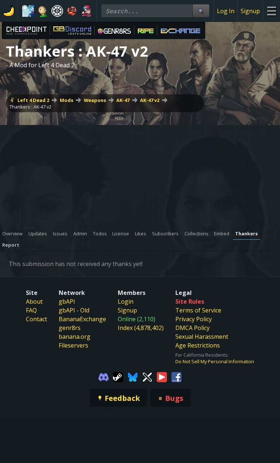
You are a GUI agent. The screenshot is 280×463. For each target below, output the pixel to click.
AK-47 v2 (149, 100)
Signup (250, 11)
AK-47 (122, 100)
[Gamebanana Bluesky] (133, 376)
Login (125, 301)
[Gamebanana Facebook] (176, 376)
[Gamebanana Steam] (118, 376)
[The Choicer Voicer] (28, 11)
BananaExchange (82, 319)
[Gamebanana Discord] (103, 376)
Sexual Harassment (201, 337)
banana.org (74, 337)
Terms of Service (198, 310)
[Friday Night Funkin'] (86, 11)
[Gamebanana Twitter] (147, 376)
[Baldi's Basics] (42, 11)
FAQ (31, 310)
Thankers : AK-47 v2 (30, 106)
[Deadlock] (57, 11)
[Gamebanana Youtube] (162, 376)
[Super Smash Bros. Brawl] (72, 11)
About (34, 301)
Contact (36, 319)
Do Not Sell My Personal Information (214, 361)
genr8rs (70, 328)
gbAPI (67, 301)
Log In (225, 11)
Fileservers (73, 345)
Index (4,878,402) (141, 328)
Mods (66, 100)
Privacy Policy (193, 319)
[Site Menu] (271, 11)
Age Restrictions (197, 345)
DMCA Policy (192, 328)
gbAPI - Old (74, 310)
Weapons (95, 100)
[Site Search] (200, 10)
